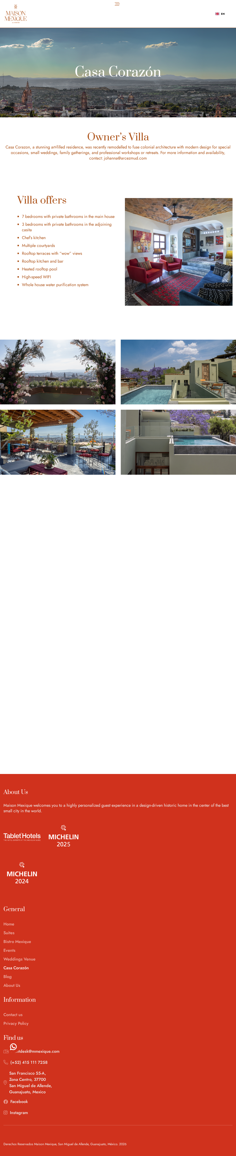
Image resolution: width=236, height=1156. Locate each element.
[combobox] (220, 14)
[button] (117, 4)
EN (223, 14)
